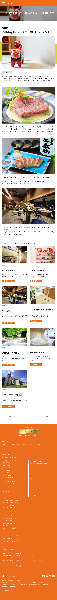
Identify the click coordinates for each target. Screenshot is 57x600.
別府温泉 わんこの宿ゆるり (9, 528)
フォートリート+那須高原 (8, 505)
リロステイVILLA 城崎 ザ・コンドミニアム (23, 566)
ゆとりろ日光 (6, 472)
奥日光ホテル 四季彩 (7, 555)
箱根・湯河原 (25, 444)
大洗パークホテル (7, 558)
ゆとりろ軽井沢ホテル (8, 483)
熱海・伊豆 (33, 444)
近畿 (48, 444)
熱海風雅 (32, 476)
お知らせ (24, 580)
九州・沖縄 (11, 446)
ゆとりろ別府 (6, 491)
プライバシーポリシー (18, 582)
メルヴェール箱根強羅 (8, 562)
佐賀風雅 (32, 480)
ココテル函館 (6, 553)
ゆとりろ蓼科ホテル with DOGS (10, 481)
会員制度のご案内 (32, 580)
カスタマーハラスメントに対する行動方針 (17, 584)
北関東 (13, 444)
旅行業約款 (45, 584)
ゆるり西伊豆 (6, 525)
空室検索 (18, 580)
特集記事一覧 (28, 416)
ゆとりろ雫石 (6, 468)
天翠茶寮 (32, 492)
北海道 (3, 444)
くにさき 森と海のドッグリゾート (10, 541)
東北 (8, 444)
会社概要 (35, 582)
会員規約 (4, 584)
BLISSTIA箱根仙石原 (21, 553)
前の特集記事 (10, 416)
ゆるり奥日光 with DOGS (8, 518)
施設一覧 (4, 580)
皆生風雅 (32, 478)
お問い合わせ (42, 580)
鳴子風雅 (32, 466)
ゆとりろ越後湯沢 (7, 470)
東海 (39, 444)
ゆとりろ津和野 (6, 486)
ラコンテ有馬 (34, 553)
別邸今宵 (18, 555)
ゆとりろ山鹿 (6, 488)
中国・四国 (4, 446)
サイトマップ (28, 582)
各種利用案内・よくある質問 (8, 586)
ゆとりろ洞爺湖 (6, 465)
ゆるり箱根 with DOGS (8, 520)
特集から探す (12, 22)
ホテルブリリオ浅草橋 (8, 560)
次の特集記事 (47, 416)
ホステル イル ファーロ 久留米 (37, 560)
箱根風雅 (32, 471)
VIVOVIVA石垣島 (35, 562)
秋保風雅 (32, 468)
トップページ (4, 22)
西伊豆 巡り (19, 560)
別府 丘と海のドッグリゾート (9, 538)
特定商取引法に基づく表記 (35, 584)
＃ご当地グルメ (7, 72)
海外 (17, 446)
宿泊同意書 (48, 582)
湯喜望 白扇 (33, 558)
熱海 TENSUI (33, 495)
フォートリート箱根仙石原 (9, 507)
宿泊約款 (41, 582)
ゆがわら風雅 (33, 473)
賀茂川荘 (33, 555)
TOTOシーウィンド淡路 (21, 562)
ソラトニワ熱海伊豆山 (21, 558)
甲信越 (43, 444)
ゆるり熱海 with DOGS (8, 523)
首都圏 (18, 444)
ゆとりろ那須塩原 (7, 475)
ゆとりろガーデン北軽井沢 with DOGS (9, 478)
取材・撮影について (6, 582)
